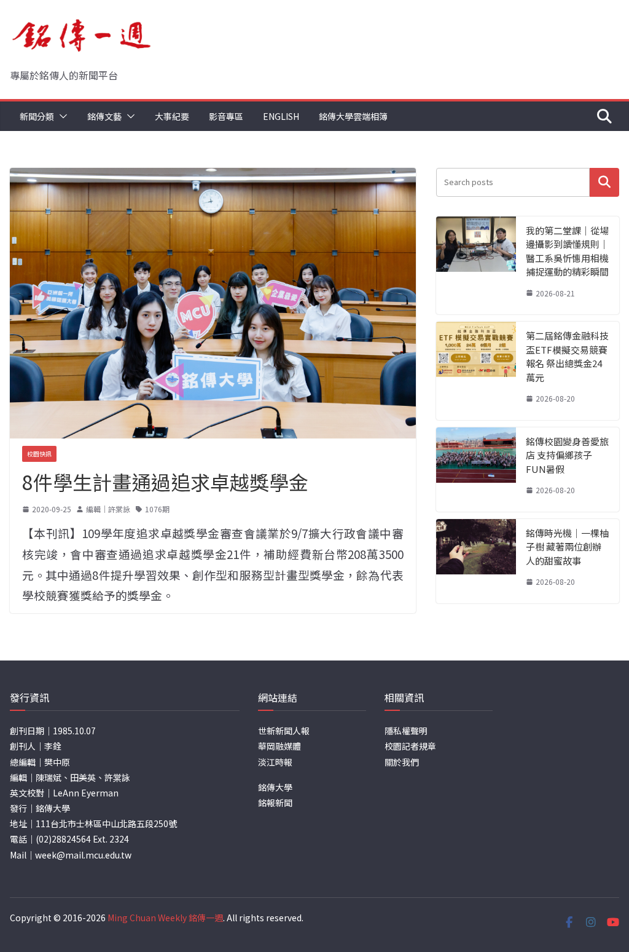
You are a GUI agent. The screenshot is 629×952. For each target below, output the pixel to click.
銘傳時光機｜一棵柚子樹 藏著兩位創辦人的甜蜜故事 (567, 546)
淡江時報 (275, 762)
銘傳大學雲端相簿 (353, 116)
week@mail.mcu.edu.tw (83, 855)
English (281, 116)
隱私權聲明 (406, 730)
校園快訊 (39, 453)
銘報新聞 (275, 802)
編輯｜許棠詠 (108, 509)
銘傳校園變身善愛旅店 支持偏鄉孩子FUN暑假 (567, 455)
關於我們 (402, 762)
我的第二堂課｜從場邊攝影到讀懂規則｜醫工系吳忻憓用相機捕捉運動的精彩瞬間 (567, 251)
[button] (61, 116)
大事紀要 (172, 116)
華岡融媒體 (279, 746)
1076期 (157, 509)
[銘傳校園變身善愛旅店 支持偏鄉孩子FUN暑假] (476, 469)
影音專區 (226, 116)
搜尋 (604, 182)
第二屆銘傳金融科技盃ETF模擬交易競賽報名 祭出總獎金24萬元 (567, 356)
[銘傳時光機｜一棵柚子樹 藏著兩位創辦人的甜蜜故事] (476, 561)
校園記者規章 (410, 746)
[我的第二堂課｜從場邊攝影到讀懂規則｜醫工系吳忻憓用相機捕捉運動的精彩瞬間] (476, 265)
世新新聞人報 (284, 730)
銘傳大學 (275, 787)
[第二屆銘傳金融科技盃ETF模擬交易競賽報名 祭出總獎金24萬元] (476, 371)
